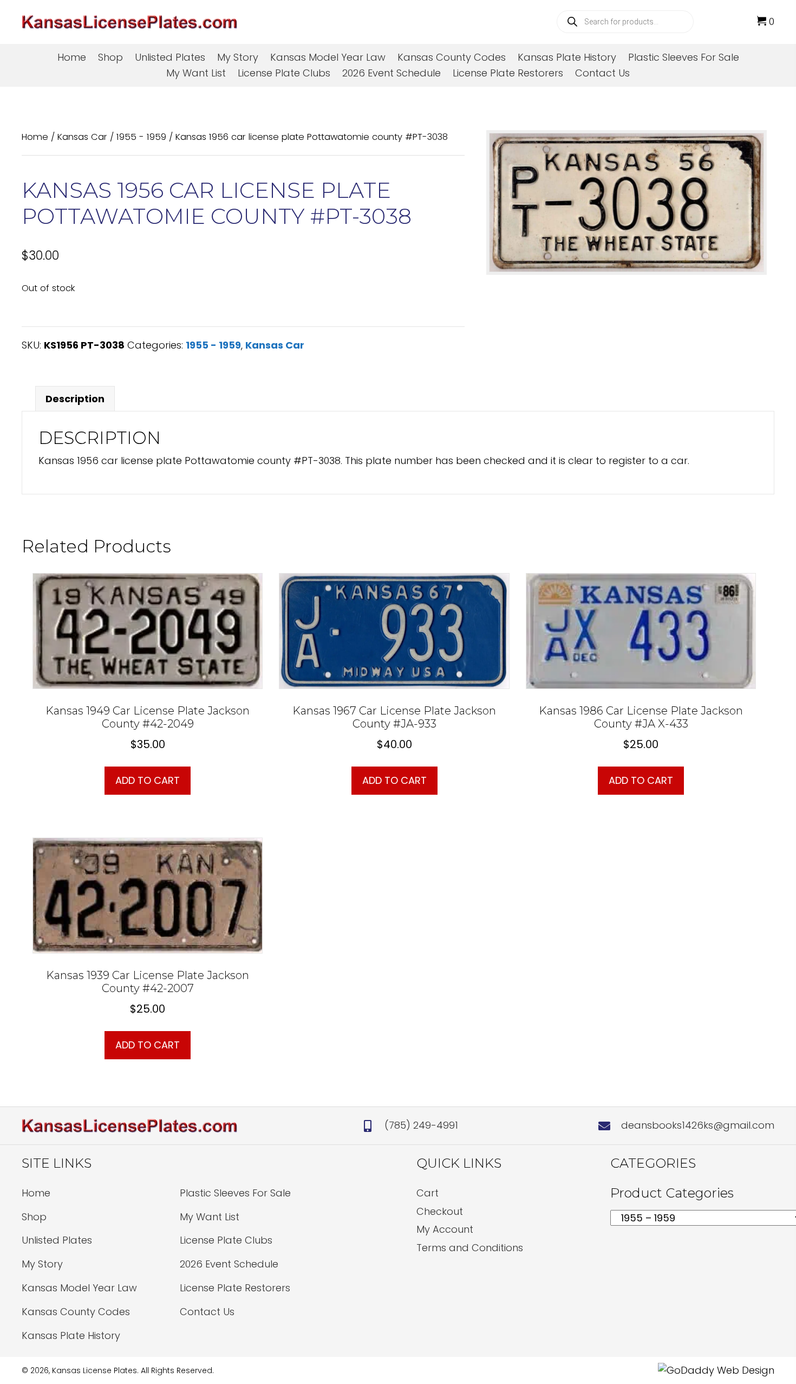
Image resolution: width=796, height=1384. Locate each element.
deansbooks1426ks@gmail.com (697, 1125)
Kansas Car (82, 137)
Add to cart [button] (147, 780)
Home (35, 137)
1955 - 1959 (141, 137)
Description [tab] (75, 398)
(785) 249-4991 (421, 1125)
